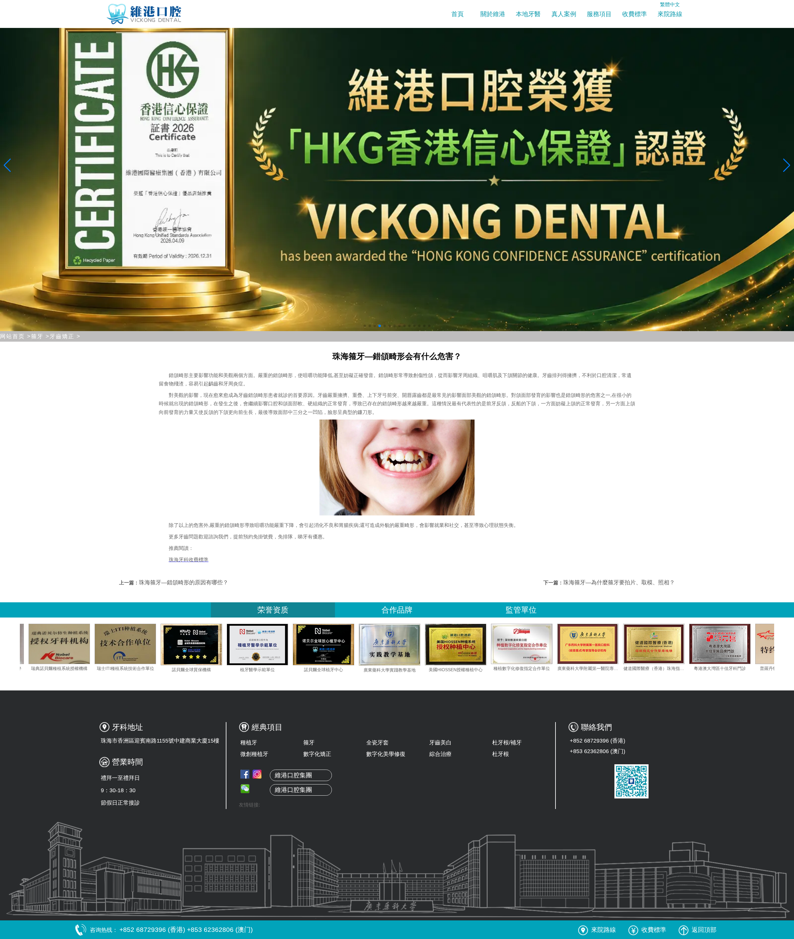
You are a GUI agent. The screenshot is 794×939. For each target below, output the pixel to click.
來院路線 (670, 14)
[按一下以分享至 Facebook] (244, 774)
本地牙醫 (528, 14)
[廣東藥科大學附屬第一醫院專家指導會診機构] (657, 644)
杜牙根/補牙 (507, 742)
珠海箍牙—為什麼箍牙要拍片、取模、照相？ (619, 582)
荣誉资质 (272, 609)
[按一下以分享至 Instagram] (256, 774)
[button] (365, 326)
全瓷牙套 (377, 742)
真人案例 (563, 14)
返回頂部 (704, 929)
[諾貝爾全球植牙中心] (393, 644)
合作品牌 (397, 609)
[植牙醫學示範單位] (327, 644)
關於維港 (492, 14)
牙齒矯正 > (65, 336)
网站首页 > (15, 336)
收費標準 (634, 14)
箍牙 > (40, 336)
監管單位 (521, 609)
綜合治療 (440, 754)
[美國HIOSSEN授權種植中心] (525, 645)
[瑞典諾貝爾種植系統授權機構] (128, 644)
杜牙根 (500, 754)
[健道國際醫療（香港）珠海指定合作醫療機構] (723, 644)
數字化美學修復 (385, 754)
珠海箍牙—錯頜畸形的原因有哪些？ (183, 582)
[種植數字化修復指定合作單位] (591, 644)
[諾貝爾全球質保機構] (261, 644)
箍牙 (308, 742)
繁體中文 (670, 4)
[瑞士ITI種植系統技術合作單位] (194, 644)
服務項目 (599, 14)
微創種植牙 (254, 754)
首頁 (457, 14)
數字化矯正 (317, 754)
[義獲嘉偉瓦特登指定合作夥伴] (62, 644)
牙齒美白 (440, 742)
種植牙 (248, 742)
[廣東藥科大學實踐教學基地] (459, 645)
